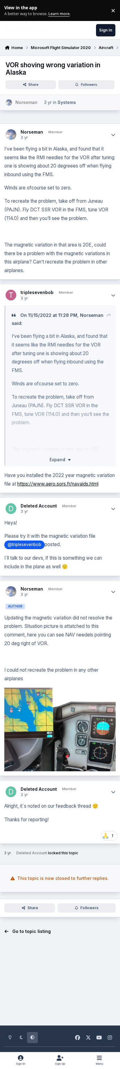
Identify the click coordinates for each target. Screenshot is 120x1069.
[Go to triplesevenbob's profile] (11, 295)
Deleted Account (39, 505)
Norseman (32, 132)
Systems (67, 102)
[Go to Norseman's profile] (9, 102)
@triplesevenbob (24, 544)
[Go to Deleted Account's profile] (11, 508)
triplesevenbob (37, 292)
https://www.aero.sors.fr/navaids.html (57, 484)
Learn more (12, 11)
